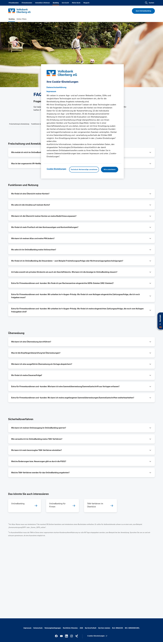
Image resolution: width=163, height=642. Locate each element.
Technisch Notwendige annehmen (84, 170)
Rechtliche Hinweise (70, 628)
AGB (81, 628)
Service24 (65, 3)
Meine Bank (76, 3)
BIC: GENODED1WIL (132, 628)
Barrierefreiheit (90, 628)
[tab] (11, 19)
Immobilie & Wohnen (42, 3)
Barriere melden (104, 628)
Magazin (86, 3)
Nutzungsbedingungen (53, 628)
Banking (56, 3)
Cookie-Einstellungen (56, 169)
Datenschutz (38, 628)
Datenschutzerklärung (56, 87)
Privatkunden (14, 3)
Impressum (27, 628)
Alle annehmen (110, 170)
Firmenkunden (27, 3)
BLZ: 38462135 (117, 628)
